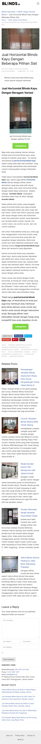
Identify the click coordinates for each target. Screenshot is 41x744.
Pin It (15, 339)
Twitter (28, 336)
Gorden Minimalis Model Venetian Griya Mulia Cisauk (29, 512)
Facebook (19, 336)
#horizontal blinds (10, 349)
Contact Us (31, 735)
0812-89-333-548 (22, 669)
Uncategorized (8, 71)
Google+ (7, 339)
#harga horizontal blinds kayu (16, 347)
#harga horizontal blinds (20, 345)
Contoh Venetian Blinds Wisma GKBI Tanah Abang (29, 421)
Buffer (22, 339)
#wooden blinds (16, 356)
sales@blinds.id (11, 674)
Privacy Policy (19, 735)
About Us (9, 735)
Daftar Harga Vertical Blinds (15, 69)
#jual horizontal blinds (19, 352)
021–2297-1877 (13, 672)
